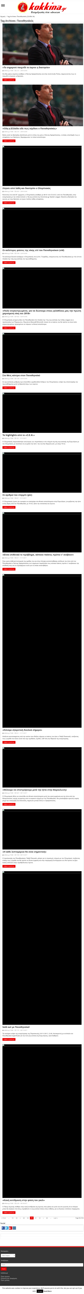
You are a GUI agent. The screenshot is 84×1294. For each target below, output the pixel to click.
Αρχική (2, 16)
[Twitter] (7, 1228)
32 (40, 1218)
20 (16, 1218)
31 (36, 1218)
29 (28, 1218)
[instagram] (14, 1228)
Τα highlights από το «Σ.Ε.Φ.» (18, 435)
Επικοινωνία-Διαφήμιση (9, 1278)
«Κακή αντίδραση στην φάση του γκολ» (23, 1200)
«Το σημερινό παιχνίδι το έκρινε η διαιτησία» (26, 67)
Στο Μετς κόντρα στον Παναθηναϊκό (21, 375)
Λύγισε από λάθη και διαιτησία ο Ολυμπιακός (26, 188)
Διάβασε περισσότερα (9, 80)
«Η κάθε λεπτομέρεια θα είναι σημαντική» (24, 852)
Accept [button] (40, 1291)
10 (12, 1218)
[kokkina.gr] (42, 7)
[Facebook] (3, 1228)
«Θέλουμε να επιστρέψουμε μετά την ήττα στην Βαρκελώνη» (34, 790)
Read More (48, 1291)
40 (47, 1218)
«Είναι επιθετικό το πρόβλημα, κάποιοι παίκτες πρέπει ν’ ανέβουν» (38, 554)
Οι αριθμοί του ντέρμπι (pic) (17, 495)
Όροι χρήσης (5, 1280)
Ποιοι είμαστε (5, 1277)
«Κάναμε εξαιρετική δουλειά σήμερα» (22, 730)
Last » (56, 1218)
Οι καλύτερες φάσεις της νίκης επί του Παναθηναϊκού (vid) (33, 250)
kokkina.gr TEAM (8, 70)
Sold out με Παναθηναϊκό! (16, 1027)
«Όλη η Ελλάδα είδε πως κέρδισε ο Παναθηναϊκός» (29, 128)
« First (3, 1218)
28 (24, 1218)
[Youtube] (10, 1228)
